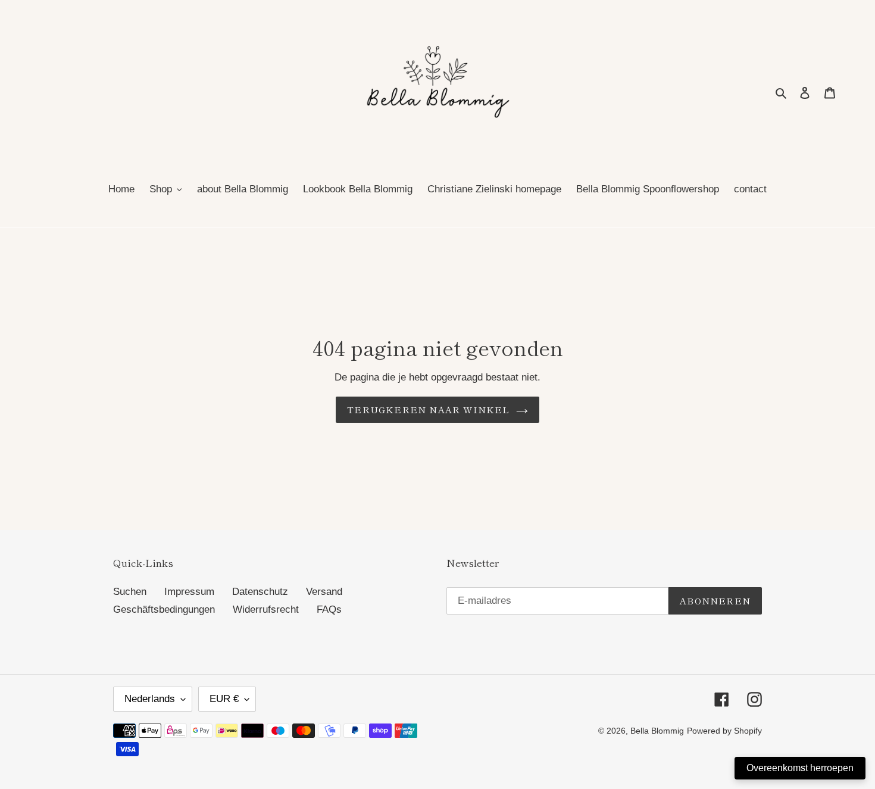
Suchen (129, 591)
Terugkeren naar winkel (428, 409)
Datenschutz (260, 591)
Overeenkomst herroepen (800, 768)
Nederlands (149, 698)
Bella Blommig (657, 730)
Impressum (189, 591)
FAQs (329, 609)
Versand (324, 591)
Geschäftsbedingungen (164, 609)
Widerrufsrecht (266, 609)
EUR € (224, 698)
